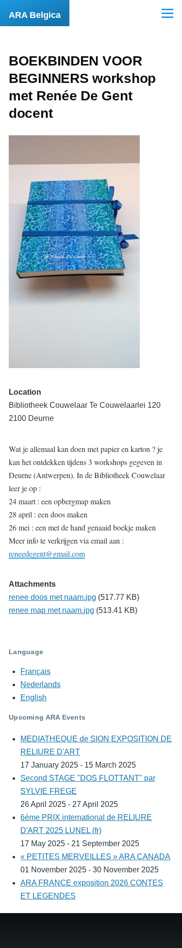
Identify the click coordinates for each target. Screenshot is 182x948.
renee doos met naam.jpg (52, 597)
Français (35, 671)
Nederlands (40, 684)
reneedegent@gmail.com (47, 553)
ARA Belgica (35, 15)
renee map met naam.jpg (51, 610)
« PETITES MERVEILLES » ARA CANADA (95, 856)
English (33, 697)
